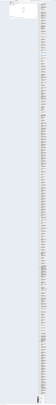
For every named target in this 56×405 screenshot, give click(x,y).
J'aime (13, 17)
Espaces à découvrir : (45, 395)
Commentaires (16, 17)
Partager (19, 17)
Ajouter (45, 396)
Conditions (2, 404)
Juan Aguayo (40, 401)
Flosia (39, 399)
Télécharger (22, 17)
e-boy (39, 396)
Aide (6, 404)
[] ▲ (55, 404)
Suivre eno (4, 404)
